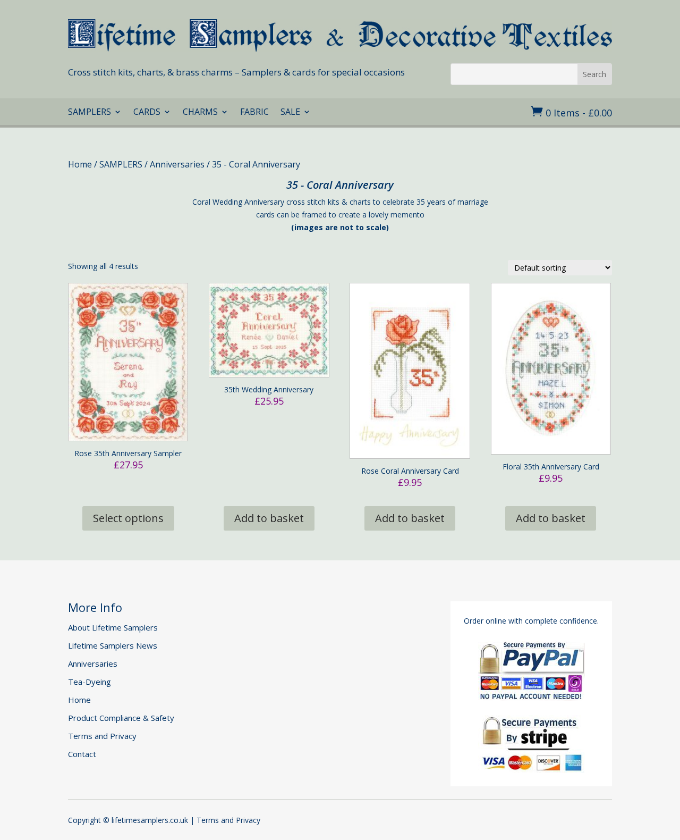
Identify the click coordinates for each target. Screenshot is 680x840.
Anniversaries (177, 164)
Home (80, 164)
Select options (128, 518)
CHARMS (200, 112)
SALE (290, 112)
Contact (82, 754)
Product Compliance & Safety (121, 717)
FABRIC (254, 112)
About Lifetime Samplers (113, 627)
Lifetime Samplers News (112, 645)
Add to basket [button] (269, 518)
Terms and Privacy (102, 735)
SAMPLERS (89, 112)
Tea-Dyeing (89, 681)
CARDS (146, 112)
